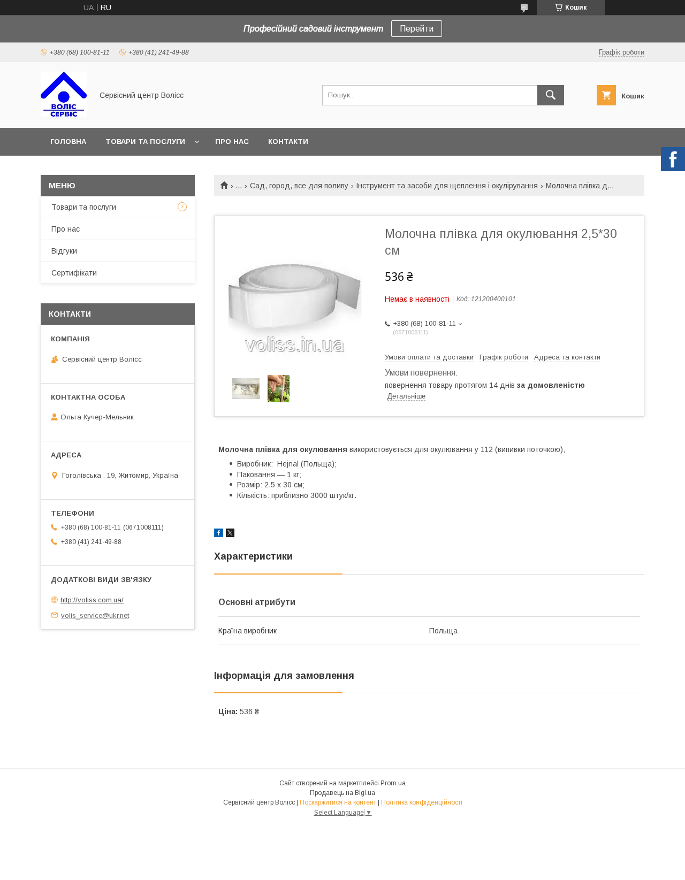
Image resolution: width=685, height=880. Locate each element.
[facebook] (218, 534)
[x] (230, 534)
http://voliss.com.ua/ (92, 600)
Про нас (232, 141)
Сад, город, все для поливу (299, 185)
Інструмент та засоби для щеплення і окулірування (447, 185)
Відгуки (64, 251)
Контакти (288, 141)
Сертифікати (74, 273)
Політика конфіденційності (421, 802)
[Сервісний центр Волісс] (64, 114)
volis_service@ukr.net (95, 615)
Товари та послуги (145, 141)
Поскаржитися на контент (338, 802)
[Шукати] (550, 95)
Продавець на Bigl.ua (342, 793)
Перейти (416, 28)
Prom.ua (393, 783)
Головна (68, 141)
